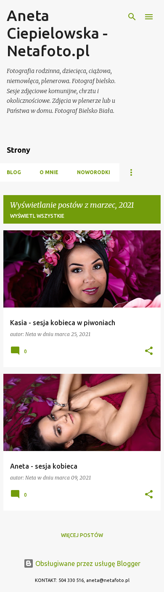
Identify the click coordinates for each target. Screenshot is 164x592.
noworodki (93, 172)
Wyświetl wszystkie (37, 216)
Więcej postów (82, 535)
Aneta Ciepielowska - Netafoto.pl (57, 33)
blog (14, 172)
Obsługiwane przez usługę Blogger (87, 563)
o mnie (49, 172)
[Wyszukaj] (132, 17)
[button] (149, 351)
